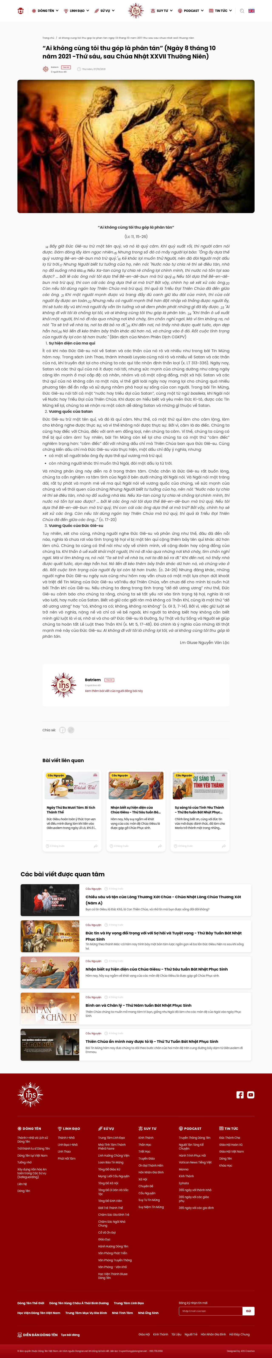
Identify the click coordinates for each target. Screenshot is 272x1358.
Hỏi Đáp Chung (239, 1334)
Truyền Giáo (147, 1158)
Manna (183, 1169)
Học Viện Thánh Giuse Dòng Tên (113, 1276)
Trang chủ (48, 38)
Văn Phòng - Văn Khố (112, 1267)
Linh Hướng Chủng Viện (113, 1155)
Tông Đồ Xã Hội (108, 1183)
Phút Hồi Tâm (66, 1158)
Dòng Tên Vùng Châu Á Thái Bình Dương (79, 1303)
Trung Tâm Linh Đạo (111, 1138)
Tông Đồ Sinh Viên (110, 1201)
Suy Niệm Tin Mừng (151, 1207)
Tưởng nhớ (24, 1162)
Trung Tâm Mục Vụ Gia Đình (86, 1313)
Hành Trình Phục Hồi (192, 1155)
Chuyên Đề (146, 1186)
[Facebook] (240, 1095)
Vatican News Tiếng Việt (195, 1162)
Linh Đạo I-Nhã (68, 1145)
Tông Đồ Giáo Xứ (109, 1169)
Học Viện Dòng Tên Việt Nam (38, 1313)
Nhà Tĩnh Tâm (122, 1313)
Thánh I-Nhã (66, 1138)
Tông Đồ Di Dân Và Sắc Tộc (113, 1192)
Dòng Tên (23, 1191)
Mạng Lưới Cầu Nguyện (113, 1176)
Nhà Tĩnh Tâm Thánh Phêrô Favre (112, 1146)
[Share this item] (96, 846)
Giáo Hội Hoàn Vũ (230, 1145)
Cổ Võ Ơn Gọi (107, 1232)
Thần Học (145, 1145)
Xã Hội (143, 1179)
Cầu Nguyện (147, 1193)
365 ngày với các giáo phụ (194, 1199)
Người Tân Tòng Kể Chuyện (191, 1146)
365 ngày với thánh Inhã (195, 1190)
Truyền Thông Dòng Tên (194, 1138)
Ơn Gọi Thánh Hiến (151, 1165)
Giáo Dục (104, 1239)
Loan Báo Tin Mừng (110, 1162)
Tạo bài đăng (70, 1335)
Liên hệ (22, 1184)
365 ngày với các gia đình (196, 1208)
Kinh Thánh (146, 1138)
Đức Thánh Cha (229, 1138)
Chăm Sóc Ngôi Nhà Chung (111, 1223)
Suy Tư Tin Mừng (149, 1200)
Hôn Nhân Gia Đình (151, 1172)
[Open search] (240, 11)
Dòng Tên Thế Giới (30, 1303)
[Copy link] (71, 730)
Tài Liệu (176, 1334)
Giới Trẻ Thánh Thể (110, 1208)
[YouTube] (251, 1095)
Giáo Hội (144, 1334)
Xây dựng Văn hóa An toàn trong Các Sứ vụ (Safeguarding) (32, 1173)
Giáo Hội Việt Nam (231, 1151)
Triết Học (144, 1151)
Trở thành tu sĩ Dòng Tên (33, 1148)
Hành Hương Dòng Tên (113, 1246)
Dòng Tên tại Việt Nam (32, 1155)
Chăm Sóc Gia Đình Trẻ (113, 1215)
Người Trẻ (191, 1334)
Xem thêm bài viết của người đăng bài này (114, 691)
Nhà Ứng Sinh (148, 1313)
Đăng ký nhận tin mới (193, 1303)
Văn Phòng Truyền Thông (115, 1260)
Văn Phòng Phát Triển (112, 1253)
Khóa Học (225, 1165)
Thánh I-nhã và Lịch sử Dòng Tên (32, 1139)
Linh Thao (64, 1151)
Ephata (184, 1183)
